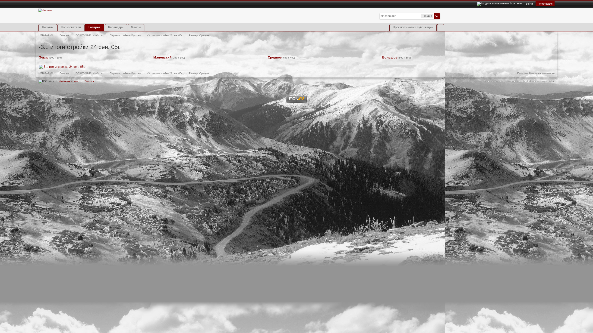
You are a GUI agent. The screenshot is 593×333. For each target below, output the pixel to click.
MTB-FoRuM (45, 73)
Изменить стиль (68, 81)
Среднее (275, 57)
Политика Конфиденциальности (536, 73)
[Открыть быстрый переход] (440, 27)
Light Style (44, 100)
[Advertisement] (500, 19)
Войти (529, 3)
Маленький (162, 57)
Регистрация (545, 3)
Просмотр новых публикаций (413, 27)
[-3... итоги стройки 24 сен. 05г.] (62, 66)
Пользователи (71, 27)
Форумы (47, 27)
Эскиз (43, 57)
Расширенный (443, 16)
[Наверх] (296, 82)
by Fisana (59, 100)
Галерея (94, 27)
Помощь (90, 81)
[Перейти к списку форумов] (45, 10)
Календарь (115, 27)
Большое (389, 57)
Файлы (136, 27)
